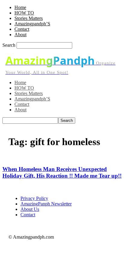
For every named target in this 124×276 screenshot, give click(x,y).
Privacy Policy (34, 198)
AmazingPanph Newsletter (46, 203)
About (20, 34)
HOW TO (24, 12)
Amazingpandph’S (32, 23)
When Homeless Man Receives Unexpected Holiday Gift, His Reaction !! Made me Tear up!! (62, 172)
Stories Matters (28, 18)
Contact (21, 29)
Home (20, 7)
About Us (29, 209)
